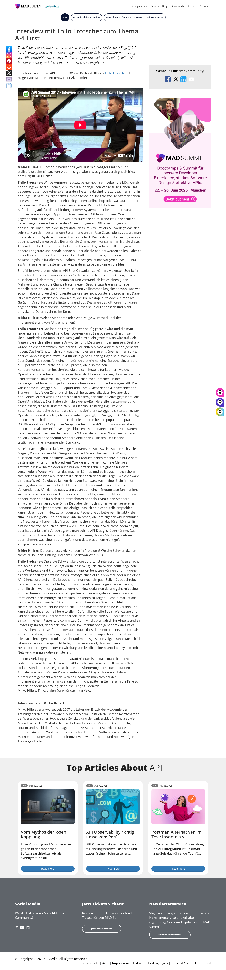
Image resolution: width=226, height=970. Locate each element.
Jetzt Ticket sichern (101, 928)
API (65, 17)
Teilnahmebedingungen (150, 963)
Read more (47, 868)
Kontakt (205, 963)
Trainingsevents (137, 6)
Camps (155, 6)
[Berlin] (220, 403)
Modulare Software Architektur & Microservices (134, 17)
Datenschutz (89, 963)
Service (192, 6)
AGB (105, 963)
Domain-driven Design (86, 17)
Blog (164, 6)
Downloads (177, 6)
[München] (220, 394)
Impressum (120, 963)
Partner (204, 6)
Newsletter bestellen (169, 934)
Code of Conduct (183, 963)
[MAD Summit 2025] (180, 152)
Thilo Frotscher (116, 73)
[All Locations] (220, 411)
